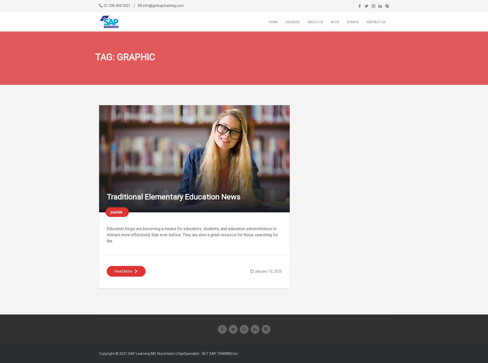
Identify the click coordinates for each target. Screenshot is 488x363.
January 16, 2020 (268, 271)
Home (273, 22)
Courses (292, 22)
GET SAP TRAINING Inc (220, 354)
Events (353, 22)
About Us (315, 22)
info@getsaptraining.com (163, 6)
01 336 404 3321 (117, 6)
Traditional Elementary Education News (173, 196)
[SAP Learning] (109, 21)
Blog (335, 22)
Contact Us (376, 22)
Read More (123, 271)
